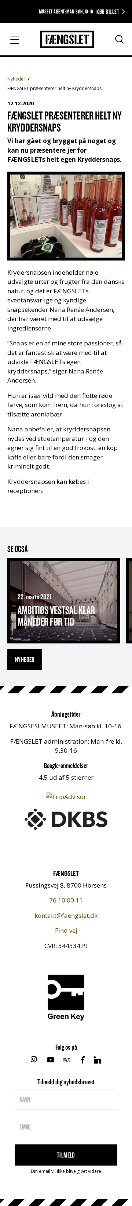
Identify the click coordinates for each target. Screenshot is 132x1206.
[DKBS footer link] (66, 818)
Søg (112, 42)
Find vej (66, 930)
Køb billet (107, 11)
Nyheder (16, 79)
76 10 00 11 (66, 900)
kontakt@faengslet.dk (66, 915)
